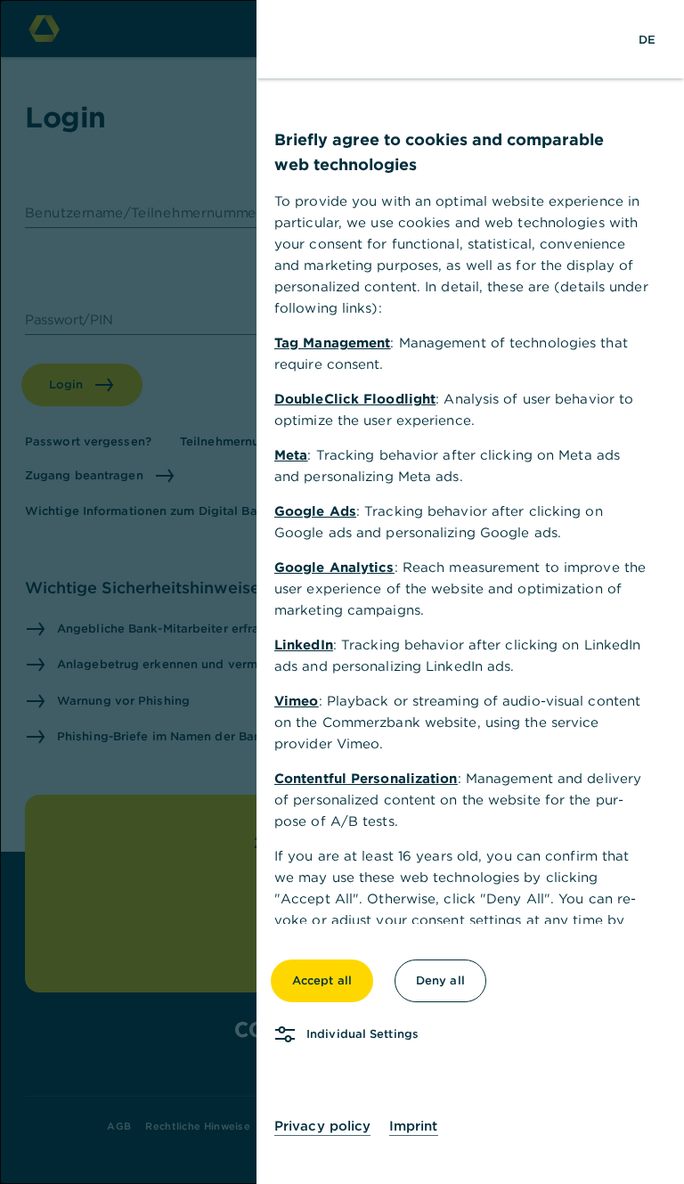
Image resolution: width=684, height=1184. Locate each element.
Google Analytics (334, 567)
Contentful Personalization (366, 778)
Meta (290, 454)
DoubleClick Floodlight (355, 398)
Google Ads (315, 510)
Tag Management (332, 342)
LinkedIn (303, 644)
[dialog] (342, 592)
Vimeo (296, 700)
